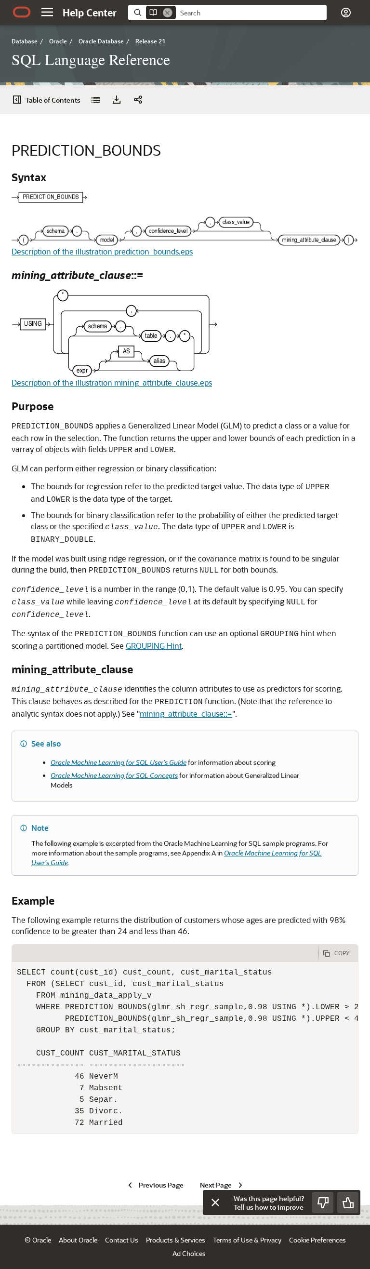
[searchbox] (251, 13)
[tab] (165, 953)
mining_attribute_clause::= (186, 713)
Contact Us (121, 1240)
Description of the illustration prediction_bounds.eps (102, 251)
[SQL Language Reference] (95, 99)
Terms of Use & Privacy (247, 1240)
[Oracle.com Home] (22, 12)
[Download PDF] (116, 99)
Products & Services (175, 1240)
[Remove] (167, 12)
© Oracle (38, 1240)
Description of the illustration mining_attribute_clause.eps (112, 382)
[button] (47, 12)
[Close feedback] (215, 1202)
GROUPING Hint (154, 646)
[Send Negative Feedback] (322, 1202)
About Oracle (78, 1240)
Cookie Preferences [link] (317, 1240)
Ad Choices (189, 1253)
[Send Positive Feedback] (347, 1202)
